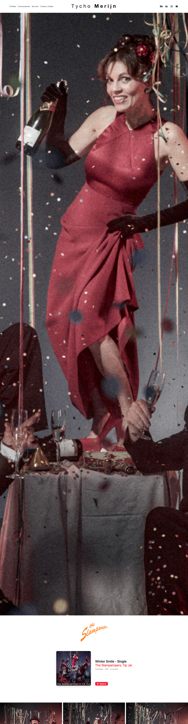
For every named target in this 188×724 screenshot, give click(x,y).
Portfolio (12, 6)
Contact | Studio (46, 6)
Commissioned (24, 6)
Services (35, 6)
